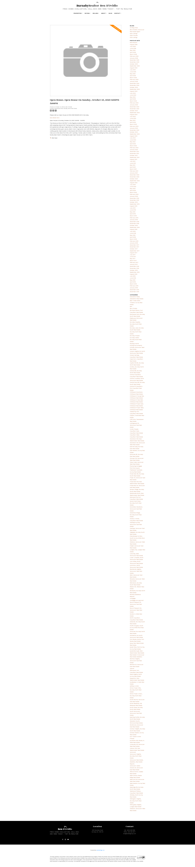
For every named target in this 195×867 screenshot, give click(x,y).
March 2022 (133, 145)
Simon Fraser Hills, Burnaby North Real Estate (135, 690)
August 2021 (133, 159)
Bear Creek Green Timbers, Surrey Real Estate (136, 302)
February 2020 (134, 194)
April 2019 (133, 214)
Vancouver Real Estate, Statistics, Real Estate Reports (136, 762)
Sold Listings (133, 37)
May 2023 (132, 120)
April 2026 (133, 52)
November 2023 (134, 108)
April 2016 (133, 282)
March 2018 (133, 239)
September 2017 (135, 251)
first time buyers (135, 468)
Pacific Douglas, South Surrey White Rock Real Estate (137, 627)
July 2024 (133, 93)
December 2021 (134, 151)
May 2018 (132, 235)
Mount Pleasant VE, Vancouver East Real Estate (136, 604)
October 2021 (134, 155)
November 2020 (134, 177)
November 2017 (134, 247)
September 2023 (135, 112)
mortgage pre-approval (137, 600)
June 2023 (133, 118)
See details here (54, 117)
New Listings (133, 33)
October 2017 (134, 249)
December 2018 (134, 221)
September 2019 (134, 204)
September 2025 (135, 66)
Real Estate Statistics (136, 657)
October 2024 (134, 87)
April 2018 (133, 237)
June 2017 (133, 256)
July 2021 (132, 161)
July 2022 (133, 138)
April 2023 (133, 122)
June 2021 (133, 163)
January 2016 (134, 287)
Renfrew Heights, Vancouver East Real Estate (136, 660)
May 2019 (132, 212)
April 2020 (133, 190)
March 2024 (133, 101)
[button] (62, 839)
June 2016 (133, 278)
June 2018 (133, 233)
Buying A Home (134, 343)
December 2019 (134, 198)
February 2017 (134, 262)
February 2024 (134, 103)
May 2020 (133, 188)
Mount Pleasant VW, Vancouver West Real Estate (136, 610)
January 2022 (134, 149)
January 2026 (134, 58)
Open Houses (134, 35)
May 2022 (132, 141)
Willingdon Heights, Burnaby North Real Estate (135, 800)
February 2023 (134, 126)
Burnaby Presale (135, 335)
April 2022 (133, 143)
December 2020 (134, 175)
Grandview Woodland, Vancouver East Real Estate (136, 509)
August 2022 (133, 136)
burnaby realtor (134, 337)
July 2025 (133, 69)
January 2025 (134, 81)
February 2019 (134, 217)
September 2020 (135, 180)
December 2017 (134, 245)
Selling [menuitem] (95, 13)
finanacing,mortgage (136, 466)
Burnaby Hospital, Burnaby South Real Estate (136, 324)
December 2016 (134, 266)
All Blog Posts (134, 27)
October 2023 (134, 110)
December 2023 (134, 107)
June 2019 (133, 210)
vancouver (133, 752)
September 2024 (135, 89)
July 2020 (133, 184)
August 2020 (133, 182)
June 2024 (133, 95)
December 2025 (134, 60)
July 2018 (132, 231)
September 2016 (134, 272)
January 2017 (134, 264)
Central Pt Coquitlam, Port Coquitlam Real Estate (136, 388)
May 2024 (133, 97)
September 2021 (134, 157)
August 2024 (133, 91)
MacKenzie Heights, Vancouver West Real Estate (136, 571)
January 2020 (134, 196)
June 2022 (133, 140)
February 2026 (134, 56)
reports (132, 668)
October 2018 (134, 225)
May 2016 (132, 280)
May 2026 (132, 50)
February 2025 (134, 79)
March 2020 (133, 192)
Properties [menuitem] (78, 13)
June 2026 (133, 48)
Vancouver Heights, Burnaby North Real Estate (135, 756)
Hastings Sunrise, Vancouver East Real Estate (136, 524)
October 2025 (134, 64)
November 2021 (134, 153)
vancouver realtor (135, 765)
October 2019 (134, 202)
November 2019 (134, 200)
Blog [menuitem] (110, 13)
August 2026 (133, 44)
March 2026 (133, 54)
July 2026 (133, 46)
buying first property (136, 345)
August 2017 (133, 252)
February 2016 (134, 286)
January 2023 (134, 128)
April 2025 (133, 75)
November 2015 (134, 291)
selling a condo (134, 686)
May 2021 (132, 165)
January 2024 (134, 105)
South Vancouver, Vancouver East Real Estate (136, 713)
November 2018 (134, 223)
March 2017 (133, 260)
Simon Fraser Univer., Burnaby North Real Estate (136, 695)
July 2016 (132, 276)
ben (131, 306)
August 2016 (133, 274)
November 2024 (134, 85)
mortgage (133, 598)
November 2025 (134, 62)
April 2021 (133, 167)
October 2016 (134, 270)
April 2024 (133, 99)
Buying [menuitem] (87, 13)
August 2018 (133, 229)
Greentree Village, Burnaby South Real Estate (136, 514)
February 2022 (134, 147)
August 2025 (133, 68)
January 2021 (134, 173)
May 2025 (132, 73)
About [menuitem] (103, 13)
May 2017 (132, 258)
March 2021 (133, 169)
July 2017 (133, 254)
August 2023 (133, 114)
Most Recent (133, 42)
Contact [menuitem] (117, 13)
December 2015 (134, 289)
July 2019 (132, 208)
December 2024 (134, 83)
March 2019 (133, 215)
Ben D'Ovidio (133, 308)
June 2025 (133, 71)
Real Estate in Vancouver (137, 655)
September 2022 (135, 134)
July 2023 (133, 116)
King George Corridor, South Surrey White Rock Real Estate (137, 538)
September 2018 (134, 227)
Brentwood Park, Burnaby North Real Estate (66, 108)
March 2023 (133, 124)
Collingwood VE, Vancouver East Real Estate (136, 425)
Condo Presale (134, 429)
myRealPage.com (101, 850)
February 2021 (134, 171)
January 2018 (134, 243)
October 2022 (134, 132)
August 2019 (133, 206)
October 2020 (134, 179)
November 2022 (134, 130)
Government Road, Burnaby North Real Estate (135, 503)
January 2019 (134, 219)
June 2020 (133, 186)
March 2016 (133, 284)
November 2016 (134, 268)
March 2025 (133, 77)
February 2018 (134, 241)
